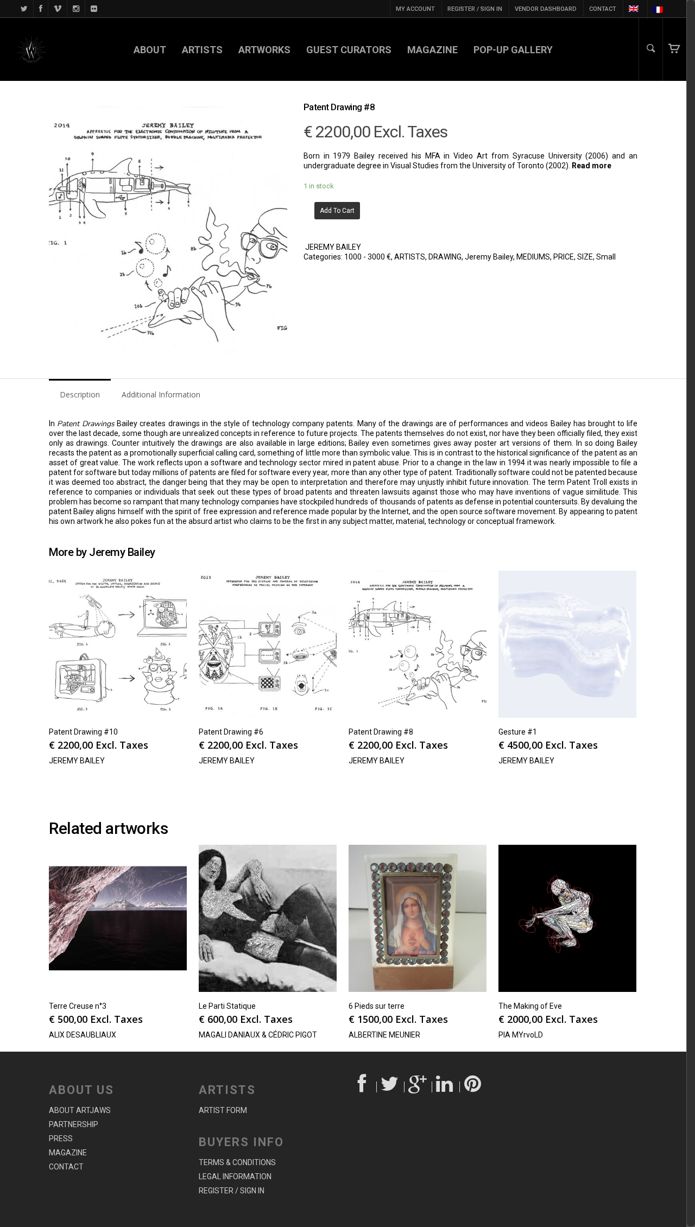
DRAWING (445, 256)
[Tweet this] (391, 1086)
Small (606, 256)
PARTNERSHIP (73, 1124)
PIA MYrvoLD (520, 1034)
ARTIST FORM (223, 1110)
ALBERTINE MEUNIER (384, 1034)
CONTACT (602, 8)
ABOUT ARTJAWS (80, 1110)
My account (415, 8)
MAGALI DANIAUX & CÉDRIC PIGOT (258, 1034)
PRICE (563, 256)
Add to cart (337, 210)
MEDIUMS (533, 256)
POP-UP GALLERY (513, 49)
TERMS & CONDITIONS (237, 1162)
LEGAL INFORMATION (235, 1176)
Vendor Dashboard (546, 8)
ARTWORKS (264, 49)
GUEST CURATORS (348, 49)
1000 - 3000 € (367, 256)
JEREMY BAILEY (333, 247)
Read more (591, 165)
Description (80, 394)
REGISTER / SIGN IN (474, 8)
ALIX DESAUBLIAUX (82, 1034)
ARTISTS (202, 49)
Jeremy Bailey (489, 256)
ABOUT (150, 49)
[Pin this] (474, 1086)
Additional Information (161, 394)
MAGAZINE (432, 49)
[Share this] (363, 1086)
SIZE (585, 256)
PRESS (61, 1138)
